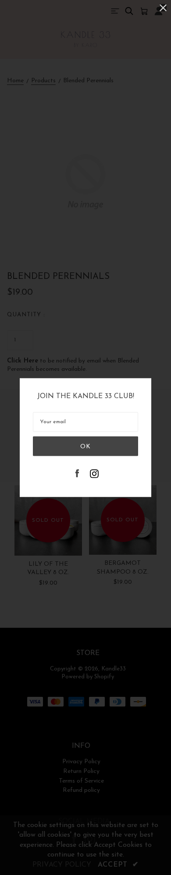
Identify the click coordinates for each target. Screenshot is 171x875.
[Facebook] (77, 475)
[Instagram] (94, 475)
